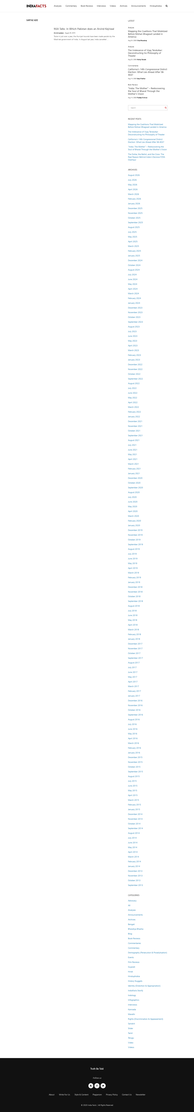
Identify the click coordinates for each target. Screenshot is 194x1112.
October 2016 (134, 710)
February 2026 (134, 199)
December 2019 (135, 530)
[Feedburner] (90, 1085)
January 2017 (134, 696)
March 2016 (133, 743)
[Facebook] (97, 1085)
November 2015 (135, 762)
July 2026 (132, 180)
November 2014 (135, 819)
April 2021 (133, 459)
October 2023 (134, 317)
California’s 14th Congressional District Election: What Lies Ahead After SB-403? (147, 72)
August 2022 (134, 383)
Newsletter (140, 1094)
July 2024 (132, 274)
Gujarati (131, 967)
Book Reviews (87, 6)
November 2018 (135, 592)
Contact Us (127, 1094)
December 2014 (135, 814)
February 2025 (134, 251)
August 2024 (134, 270)
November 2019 (135, 535)
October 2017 (134, 653)
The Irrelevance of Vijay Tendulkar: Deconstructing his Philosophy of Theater (145, 53)
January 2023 (134, 359)
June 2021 (132, 450)
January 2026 (134, 203)
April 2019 (133, 568)
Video (130, 1042)
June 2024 (132, 279)
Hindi (130, 971)
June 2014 (132, 842)
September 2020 (135, 487)
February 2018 (134, 634)
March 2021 (133, 464)
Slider (130, 1028)
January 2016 (134, 752)
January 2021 (134, 473)
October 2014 (134, 823)
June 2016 (132, 729)
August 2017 (134, 662)
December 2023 (135, 307)
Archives (123, 6)
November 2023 (135, 312)
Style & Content (81, 1094)
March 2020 (133, 516)
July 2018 (132, 610)
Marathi (131, 1014)
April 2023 (133, 345)
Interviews (101, 6)
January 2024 (134, 303)
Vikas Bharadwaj (142, 40)
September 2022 (135, 378)
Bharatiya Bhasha (135, 929)
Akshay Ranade (141, 59)
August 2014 (134, 833)
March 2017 (133, 686)
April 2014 (133, 852)
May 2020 (132, 506)
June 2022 (132, 393)
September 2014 (135, 828)
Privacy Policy (112, 1094)
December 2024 (135, 260)
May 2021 (132, 454)
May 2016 (132, 733)
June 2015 (132, 785)
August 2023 (134, 326)
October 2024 (134, 265)
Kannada (132, 1009)
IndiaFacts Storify (135, 990)
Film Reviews (133, 962)
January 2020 (134, 525)
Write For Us (64, 1094)
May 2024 (132, 284)
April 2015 (133, 795)
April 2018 (133, 625)
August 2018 (134, 606)
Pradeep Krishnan (142, 98)
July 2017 (132, 667)
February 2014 (134, 861)
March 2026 (133, 194)
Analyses (57, 6)
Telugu (131, 1038)
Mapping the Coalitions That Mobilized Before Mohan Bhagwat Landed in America (147, 34)
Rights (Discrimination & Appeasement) (145, 1019)
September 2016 (135, 714)
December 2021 (135, 421)
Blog (130, 933)
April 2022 (133, 402)
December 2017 (135, 643)
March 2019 (133, 572)
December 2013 (135, 871)
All (129, 905)
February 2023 (134, 355)
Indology (132, 995)
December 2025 (135, 208)
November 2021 (135, 426)
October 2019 (134, 539)
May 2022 (132, 397)
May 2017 (132, 677)
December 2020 (135, 478)
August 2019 (134, 549)
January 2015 (134, 809)
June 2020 (132, 501)
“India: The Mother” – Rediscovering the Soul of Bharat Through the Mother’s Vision (146, 91)
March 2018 (133, 629)
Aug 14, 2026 (132, 78)
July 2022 (132, 388)
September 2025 (135, 222)
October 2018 (134, 596)
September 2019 (135, 544)
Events (131, 957)
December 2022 (135, 364)
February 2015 (134, 804)
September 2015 (135, 771)
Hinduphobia (156, 6)
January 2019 (134, 582)
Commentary (71, 6)
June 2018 (132, 615)
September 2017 (135, 658)
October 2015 (134, 767)
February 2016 (134, 748)
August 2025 (134, 227)
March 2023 (133, 350)
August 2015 (134, 776)
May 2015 (132, 790)
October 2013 (134, 880)
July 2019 (132, 554)
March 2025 (133, 246)
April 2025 (133, 241)
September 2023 (135, 322)
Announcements (138, 6)
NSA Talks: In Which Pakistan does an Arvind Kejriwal (84, 28)
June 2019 (132, 558)
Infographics (133, 1000)
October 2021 (134, 430)
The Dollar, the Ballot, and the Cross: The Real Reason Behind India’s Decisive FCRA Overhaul (146, 157)
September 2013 (135, 885)
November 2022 (135, 369)
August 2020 (134, 492)
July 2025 (132, 232)
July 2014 (132, 838)
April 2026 (133, 189)
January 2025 (134, 255)
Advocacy (132, 900)
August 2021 (134, 440)
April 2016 (133, 738)
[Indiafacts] (36, 6)
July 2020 (132, 497)
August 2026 (134, 175)
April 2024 (133, 289)
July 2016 (132, 724)
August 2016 (134, 719)
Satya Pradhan (141, 78)
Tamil (130, 1033)
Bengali (131, 924)
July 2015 (132, 781)
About (51, 1094)
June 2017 (132, 672)
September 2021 (135, 435)
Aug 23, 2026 (132, 59)
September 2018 (135, 601)
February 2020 (134, 521)
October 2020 (134, 483)
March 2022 (133, 407)
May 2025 (132, 236)
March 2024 (133, 293)
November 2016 (135, 705)
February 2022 (134, 412)
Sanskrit (131, 1023)
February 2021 (134, 468)
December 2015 (135, 757)
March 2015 (133, 800)
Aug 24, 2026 (132, 40)
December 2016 (135, 700)
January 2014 (134, 866)
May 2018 (132, 620)
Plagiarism (97, 1094)
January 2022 (134, 416)
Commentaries (133, 66)
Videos (113, 6)
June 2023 (132, 336)
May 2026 (132, 184)
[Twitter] (103, 1085)
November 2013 (135, 875)
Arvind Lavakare (58, 33)
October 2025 (134, 218)
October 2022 (134, 374)
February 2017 (134, 691)
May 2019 (132, 563)
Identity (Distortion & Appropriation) (144, 986)
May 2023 (132, 341)
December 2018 (135, 587)
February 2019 (134, 577)
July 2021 (132, 445)
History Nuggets (135, 981)
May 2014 (132, 847)
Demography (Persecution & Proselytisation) (147, 952)
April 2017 (133, 681)
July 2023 (132, 331)
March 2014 (133, 856)
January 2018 (134, 639)
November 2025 (135, 213)
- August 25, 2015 (69, 33)
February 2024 (134, 298)
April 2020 (133, 511)
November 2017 (135, 648)
